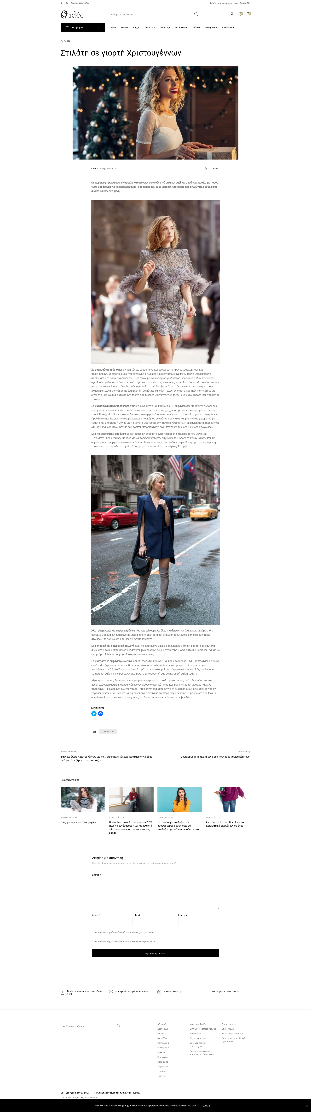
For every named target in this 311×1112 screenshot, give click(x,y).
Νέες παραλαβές (198, 1024)
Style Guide (65, 41)
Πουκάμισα (162, 1062)
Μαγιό (160, 1033)
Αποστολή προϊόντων (232, 1033)
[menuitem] (113, 27)
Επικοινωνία (228, 1029)
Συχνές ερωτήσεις (199, 1038)
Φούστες (161, 1071)
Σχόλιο (96, 875)
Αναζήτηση (119, 1026)
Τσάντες (161, 1076)
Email (138, 915)
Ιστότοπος (183, 915)
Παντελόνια (163, 1043)
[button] (155, 113)
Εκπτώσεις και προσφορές (203, 1029)
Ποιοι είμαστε (229, 1024)
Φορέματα (162, 1066)
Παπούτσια (162, 1057)
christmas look (108, 731)
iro (92, 168)
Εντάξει (206, 1106)
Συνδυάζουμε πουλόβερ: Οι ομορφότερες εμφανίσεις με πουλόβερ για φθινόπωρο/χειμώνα (178, 826)
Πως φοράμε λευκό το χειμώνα (79, 822)
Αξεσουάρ (162, 1024)
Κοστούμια (162, 1029)
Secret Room (196, 1033)
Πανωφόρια (163, 1047)
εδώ (194, 1105)
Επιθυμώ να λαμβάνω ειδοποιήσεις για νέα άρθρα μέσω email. (125, 941)
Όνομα (96, 915)
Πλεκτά (161, 1052)
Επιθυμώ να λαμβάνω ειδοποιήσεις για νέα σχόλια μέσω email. (125, 932)
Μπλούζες (162, 1038)
